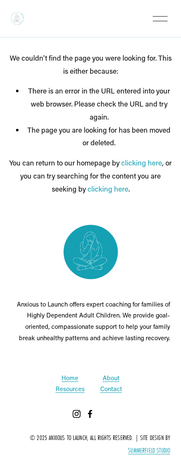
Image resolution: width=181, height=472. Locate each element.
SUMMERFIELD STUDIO (149, 450)
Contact (111, 388)
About (111, 377)
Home (69, 377)
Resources (70, 388)
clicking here (141, 162)
